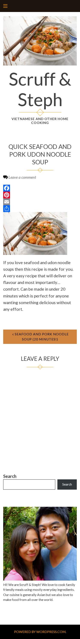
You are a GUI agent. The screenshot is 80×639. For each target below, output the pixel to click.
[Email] (40, 201)
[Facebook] (40, 188)
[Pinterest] (40, 195)
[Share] (40, 208)
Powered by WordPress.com (39, 632)
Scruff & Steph (40, 89)
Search (9, 476)
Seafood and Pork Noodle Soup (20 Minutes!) (42, 336)
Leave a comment (22, 177)
